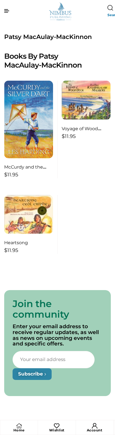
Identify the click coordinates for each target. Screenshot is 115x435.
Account (94, 430)
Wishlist (56, 430)
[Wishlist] (56, 426)
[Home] (19, 426)
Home (19, 430)
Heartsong (16, 242)
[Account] (94, 426)
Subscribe (31, 374)
